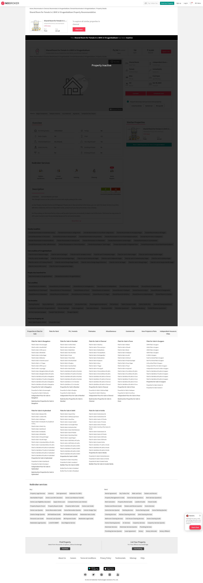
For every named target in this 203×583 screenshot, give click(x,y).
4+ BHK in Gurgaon (151, 355)
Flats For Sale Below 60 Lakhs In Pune (128, 376)
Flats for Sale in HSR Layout (39, 350)
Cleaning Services (110, 514)
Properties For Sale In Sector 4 (154, 387)
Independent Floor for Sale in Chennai (101, 396)
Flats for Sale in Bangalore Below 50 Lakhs (43, 374)
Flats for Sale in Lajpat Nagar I (68, 438)
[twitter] (93, 574)
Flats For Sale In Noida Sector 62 (97, 414)
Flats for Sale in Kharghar (66, 363)
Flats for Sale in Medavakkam (96, 358)
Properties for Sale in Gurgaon (156, 382)
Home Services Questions (135, 498)
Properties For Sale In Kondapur (40, 464)
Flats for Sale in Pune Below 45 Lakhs (127, 371)
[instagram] (102, 574)
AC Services (126, 523)
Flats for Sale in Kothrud (124, 358)
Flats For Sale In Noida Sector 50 (97, 416)
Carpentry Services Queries (156, 523)
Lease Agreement (130, 531)
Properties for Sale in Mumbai (69, 387)
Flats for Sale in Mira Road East (68, 360)
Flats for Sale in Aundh (124, 355)
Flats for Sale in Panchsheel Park (68, 435)
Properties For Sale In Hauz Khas (68, 459)
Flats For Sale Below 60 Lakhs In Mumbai (71, 371)
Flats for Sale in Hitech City (39, 426)
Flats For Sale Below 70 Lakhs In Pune (128, 379)
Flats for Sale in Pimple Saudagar (126, 360)
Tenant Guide (152, 502)
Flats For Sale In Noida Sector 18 (97, 431)
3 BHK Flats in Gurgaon (153, 350)
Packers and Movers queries (133, 506)
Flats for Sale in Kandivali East (68, 366)
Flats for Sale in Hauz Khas (67, 419)
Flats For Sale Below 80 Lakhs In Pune (128, 382)
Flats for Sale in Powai (66, 355)
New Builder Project (36, 498)
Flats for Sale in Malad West (67, 350)
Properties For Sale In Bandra (68, 393)
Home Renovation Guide (53, 510)
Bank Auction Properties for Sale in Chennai (100, 400)
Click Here (79, 29)
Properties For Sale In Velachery (97, 393)
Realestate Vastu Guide (87, 514)
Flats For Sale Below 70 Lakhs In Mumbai (71, 374)
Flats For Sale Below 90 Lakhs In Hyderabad (43, 455)
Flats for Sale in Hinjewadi (125, 368)
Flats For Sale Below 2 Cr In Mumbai (69, 384)
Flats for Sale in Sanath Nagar (39, 439)
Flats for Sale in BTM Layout (39, 366)
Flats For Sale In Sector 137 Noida (97, 419)
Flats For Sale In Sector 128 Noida (97, 437)
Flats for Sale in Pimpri (124, 366)
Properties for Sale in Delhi (68, 456)
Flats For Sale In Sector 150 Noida (97, 439)
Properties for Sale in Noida (98, 453)
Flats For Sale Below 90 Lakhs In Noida (99, 450)
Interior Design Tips (90, 510)
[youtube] (118, 574)
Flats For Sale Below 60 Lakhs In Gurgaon (157, 371)
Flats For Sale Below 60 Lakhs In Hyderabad (43, 447)
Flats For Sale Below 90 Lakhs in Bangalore (43, 384)
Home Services (149, 506)
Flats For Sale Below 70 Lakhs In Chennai (99, 379)
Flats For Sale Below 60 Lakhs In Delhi (70, 446)
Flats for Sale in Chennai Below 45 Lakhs (99, 371)
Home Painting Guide (142, 510)
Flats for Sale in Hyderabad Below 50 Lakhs (43, 445)
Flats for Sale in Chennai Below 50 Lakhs (99, 374)
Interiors (50, 493)
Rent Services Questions (153, 498)
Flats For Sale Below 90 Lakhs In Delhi (70, 454)
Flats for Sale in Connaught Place (69, 424)
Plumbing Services (146, 527)
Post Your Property (167, 3)
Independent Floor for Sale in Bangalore (41, 397)
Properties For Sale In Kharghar (68, 390)
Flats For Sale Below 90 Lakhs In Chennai (99, 384)
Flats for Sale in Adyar (94, 363)
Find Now (65, 549)
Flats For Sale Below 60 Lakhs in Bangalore (43, 376)
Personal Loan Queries (54, 518)
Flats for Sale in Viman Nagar (125, 363)
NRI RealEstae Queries (70, 514)
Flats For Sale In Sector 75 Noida (97, 422)
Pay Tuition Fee (124, 493)
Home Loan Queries (36, 510)
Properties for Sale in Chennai (98, 387)
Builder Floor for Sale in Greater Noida (101, 464)
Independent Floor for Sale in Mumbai (72, 396)
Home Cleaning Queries (112, 523)
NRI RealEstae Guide (54, 514)
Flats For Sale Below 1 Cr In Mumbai (69, 382)
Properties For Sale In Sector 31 (155, 385)
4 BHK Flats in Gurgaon (153, 352)
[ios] (109, 569)
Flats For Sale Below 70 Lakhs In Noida (99, 445)
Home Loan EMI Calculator (54, 498)
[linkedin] (110, 574)
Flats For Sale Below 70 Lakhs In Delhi (70, 448)
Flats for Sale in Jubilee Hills (39, 416)
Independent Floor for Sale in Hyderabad (41, 468)
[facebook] (85, 574)
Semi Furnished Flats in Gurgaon (155, 360)
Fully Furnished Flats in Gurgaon (155, 358)
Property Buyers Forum (37, 506)
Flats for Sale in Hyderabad (41, 410)
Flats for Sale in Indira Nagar (39, 355)
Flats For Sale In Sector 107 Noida (97, 434)
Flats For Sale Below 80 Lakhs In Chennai (99, 382)
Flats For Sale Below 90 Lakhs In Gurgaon (157, 379)
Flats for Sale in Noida (97, 410)
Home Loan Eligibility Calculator (40, 502)
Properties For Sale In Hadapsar (126, 390)
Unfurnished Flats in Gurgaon (154, 363)
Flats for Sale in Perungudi (96, 368)
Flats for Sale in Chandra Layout (40, 360)
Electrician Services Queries (128, 527)
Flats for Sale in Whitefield (38, 352)
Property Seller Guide (72, 506)
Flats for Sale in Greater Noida (97, 442)
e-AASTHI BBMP (54, 523)
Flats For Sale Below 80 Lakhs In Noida (99, 447)
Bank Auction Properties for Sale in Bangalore (43, 402)
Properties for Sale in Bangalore (42, 387)
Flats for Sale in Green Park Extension (70, 430)
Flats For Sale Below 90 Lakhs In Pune (128, 384)
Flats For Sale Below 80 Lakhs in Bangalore (43, 382)
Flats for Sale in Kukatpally (39, 431)
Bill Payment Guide (70, 518)
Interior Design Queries (37, 514)
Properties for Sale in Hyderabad (42, 458)
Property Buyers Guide (55, 506)
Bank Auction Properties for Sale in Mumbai (71, 400)
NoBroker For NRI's (76, 493)
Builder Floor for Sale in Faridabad (69, 468)
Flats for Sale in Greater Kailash (68, 422)
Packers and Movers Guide (113, 506)
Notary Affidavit (165, 531)
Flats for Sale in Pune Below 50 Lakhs (127, 374)
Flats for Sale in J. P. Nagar (38, 363)
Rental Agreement (111, 493)
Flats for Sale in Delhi (67, 410)
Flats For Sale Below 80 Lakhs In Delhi (70, 451)
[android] (93, 569)
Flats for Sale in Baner (123, 350)
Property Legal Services (37, 493)
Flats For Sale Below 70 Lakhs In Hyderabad (43, 450)
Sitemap (133, 558)
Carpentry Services (139, 523)
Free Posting (138, 549)
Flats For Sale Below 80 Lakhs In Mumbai (71, 376)
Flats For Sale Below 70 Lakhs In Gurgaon (157, 374)
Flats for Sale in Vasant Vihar (67, 414)
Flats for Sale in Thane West (67, 358)
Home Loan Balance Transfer (75, 498)
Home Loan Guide (87, 506)
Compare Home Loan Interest (77, 502)
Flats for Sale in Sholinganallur (97, 355)
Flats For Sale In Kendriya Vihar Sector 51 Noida (99, 428)
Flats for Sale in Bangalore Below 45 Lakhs (43, 371)
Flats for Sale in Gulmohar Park (68, 427)
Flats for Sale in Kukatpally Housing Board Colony (43, 422)
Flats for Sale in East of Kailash (68, 432)
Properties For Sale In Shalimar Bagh (98, 390)
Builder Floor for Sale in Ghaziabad (69, 471)
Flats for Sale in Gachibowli (39, 429)
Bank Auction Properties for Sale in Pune (129, 400)
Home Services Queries (112, 510)
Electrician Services (111, 527)
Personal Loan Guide (36, 518)
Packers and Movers (150, 493)
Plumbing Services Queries (113, 531)
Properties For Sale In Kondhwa (126, 393)
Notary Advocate (151, 531)
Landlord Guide (140, 502)
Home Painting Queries (159, 510)
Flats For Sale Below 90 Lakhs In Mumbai (71, 379)
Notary (141, 531)
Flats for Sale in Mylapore (95, 360)
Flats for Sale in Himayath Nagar (40, 437)
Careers (73, 558)
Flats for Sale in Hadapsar (124, 352)
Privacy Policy (105, 558)
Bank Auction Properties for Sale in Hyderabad (43, 473)
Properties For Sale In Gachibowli (40, 461)
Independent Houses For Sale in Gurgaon (157, 368)
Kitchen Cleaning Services (127, 514)
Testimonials (120, 558)
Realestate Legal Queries (38, 523)
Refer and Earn (136, 493)
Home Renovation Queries (72, 510)
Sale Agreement (62, 493)
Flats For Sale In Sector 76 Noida (97, 424)
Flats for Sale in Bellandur (38, 358)
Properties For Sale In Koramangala (41, 390)
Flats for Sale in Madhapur (38, 419)
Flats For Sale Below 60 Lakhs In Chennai (99, 376)
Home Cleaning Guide (153, 518)
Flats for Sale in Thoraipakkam (97, 352)
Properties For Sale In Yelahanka (40, 393)
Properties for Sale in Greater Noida (98, 461)
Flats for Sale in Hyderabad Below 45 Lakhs (43, 442)
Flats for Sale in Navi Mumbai (68, 352)
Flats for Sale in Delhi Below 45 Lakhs (70, 440)
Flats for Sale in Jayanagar (38, 368)
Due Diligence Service (68, 523)
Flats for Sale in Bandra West (67, 368)
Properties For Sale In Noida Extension (99, 456)
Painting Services (127, 510)
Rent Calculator (110, 502)
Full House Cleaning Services (135, 518)
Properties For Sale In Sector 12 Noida (99, 458)
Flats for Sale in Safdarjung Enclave (69, 416)
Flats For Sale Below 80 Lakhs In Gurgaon (157, 376)
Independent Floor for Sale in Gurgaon (157, 366)
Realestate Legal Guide (86, 518)
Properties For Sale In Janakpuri (68, 462)
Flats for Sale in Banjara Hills (39, 414)
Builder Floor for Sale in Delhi (69, 465)
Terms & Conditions (88, 558)
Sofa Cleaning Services (145, 514)
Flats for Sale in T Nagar (95, 366)
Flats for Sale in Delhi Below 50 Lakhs (70, 443)
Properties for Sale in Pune (126, 387)
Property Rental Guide (125, 502)
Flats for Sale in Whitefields (39, 434)
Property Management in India (114, 498)
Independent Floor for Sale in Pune (129, 396)
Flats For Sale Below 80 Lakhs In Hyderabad (43, 453)
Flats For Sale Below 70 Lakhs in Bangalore (43, 379)
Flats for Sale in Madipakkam (96, 350)
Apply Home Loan (59, 502)
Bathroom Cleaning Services (114, 518)
